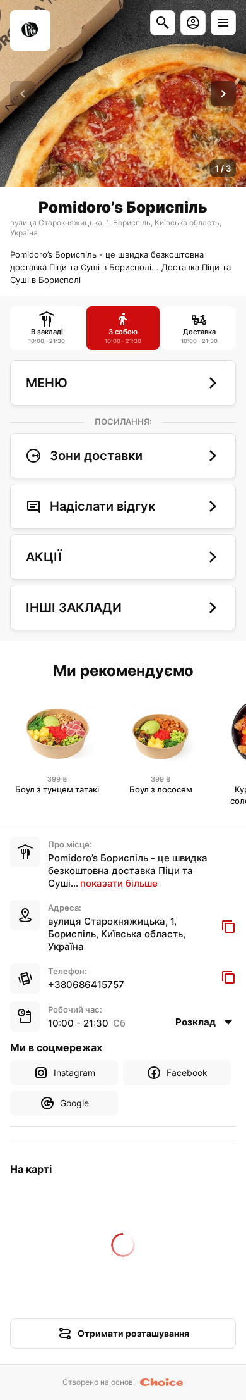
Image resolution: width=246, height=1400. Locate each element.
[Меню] (223, 22)
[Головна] (30, 30)
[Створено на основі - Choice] (162, 1382)
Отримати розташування (133, 1333)
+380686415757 (86, 984)
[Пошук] (162, 22)
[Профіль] (193, 22)
